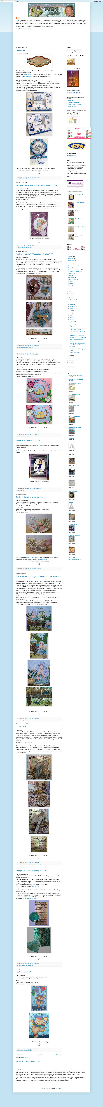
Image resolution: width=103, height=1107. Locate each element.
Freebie (22, 490)
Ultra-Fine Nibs (72, 106)
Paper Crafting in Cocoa (75, 375)
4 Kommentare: (36, 862)
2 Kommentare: (36, 245)
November (73, 302)
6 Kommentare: (36, 718)
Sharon (41, 445)
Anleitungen (23, 569)
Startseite (39, 1054)
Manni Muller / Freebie (80, 227)
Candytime (77, 210)
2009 (70, 360)
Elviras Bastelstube (73, 479)
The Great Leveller (73, 524)
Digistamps (23, 178)
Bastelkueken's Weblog (74, 559)
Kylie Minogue (71, 366)
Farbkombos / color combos (75, 104)
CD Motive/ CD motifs (73, 271)
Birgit (69, 513)
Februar (72, 321)
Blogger (59, 1088)
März (71, 319)
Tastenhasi (27, 74)
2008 (70, 362)
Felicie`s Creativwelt (74, 416)
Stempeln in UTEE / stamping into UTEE (32, 871)
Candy (70, 275)
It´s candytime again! (80, 202)
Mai (71, 315)
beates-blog (71, 557)
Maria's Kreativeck (73, 467)
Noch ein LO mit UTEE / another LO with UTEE (34, 254)
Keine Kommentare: (37, 488)
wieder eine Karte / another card (28, 440)
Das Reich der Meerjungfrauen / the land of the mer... (78, 343)
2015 (70, 291)
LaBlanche (71, 438)
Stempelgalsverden (73, 405)
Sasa (69, 546)
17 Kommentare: (36, 177)
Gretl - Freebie (78, 218)
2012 (70, 297)
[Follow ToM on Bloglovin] (74, 93)
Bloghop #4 (20, 50)
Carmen (70, 502)
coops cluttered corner (74, 383)
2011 (70, 355)
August (72, 308)
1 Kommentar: (35, 1049)
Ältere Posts (58, 1054)
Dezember (73, 299)
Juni (71, 313)
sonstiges (31, 347)
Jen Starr (70, 453)
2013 (70, 295)
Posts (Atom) (25, 1057)
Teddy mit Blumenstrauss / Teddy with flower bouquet (36, 185)
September (73, 306)
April (71, 317)
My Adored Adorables (74, 535)
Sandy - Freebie (79, 194)
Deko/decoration (24, 347)
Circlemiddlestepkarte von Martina (29, 497)
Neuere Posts (19, 1054)
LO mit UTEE (21, 727)
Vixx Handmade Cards (74, 394)
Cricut (69, 267)
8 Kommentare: (36, 345)
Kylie (69, 281)
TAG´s (69, 285)
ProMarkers (71, 283)
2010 (70, 358)
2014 (70, 293)
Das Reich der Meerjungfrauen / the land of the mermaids (38, 577)
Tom (19, 18)
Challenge (70, 258)
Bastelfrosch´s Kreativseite (75, 379)
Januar (72, 324)
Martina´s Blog (30, 557)
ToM (31, 5)
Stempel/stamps (34, 178)
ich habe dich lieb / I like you (27, 354)
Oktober (72, 304)
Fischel (70, 456)
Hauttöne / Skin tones (73, 102)
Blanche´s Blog (36, 886)
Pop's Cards (71, 442)
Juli (71, 310)
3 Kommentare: (36, 963)
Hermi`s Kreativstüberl (74, 427)
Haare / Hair (71, 100)
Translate (78, 52)
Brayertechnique (72, 279)
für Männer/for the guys (74, 269)
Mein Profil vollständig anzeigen (24, 28)
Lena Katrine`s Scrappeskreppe (72, 490)
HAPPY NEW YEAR (24, 972)
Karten (27, 178)
